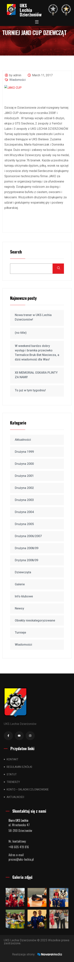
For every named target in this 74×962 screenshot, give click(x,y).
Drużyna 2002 (24, 488)
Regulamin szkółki (19, 766)
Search (16, 252)
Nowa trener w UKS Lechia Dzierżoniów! (33, 317)
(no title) (21, 332)
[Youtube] (19, 735)
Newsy (19, 608)
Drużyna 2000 (24, 464)
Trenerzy (13, 781)
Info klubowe (24, 596)
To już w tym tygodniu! (30, 390)
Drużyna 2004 (24, 512)
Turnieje (20, 632)
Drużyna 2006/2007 (28, 536)
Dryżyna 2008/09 (26, 560)
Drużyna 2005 (24, 524)
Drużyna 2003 (24, 500)
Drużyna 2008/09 (26, 548)
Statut (12, 774)
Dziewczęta (23, 572)
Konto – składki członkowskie (28, 789)
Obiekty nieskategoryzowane (35, 620)
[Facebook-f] (8, 735)
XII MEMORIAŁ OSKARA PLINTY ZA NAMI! (36, 375)
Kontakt (12, 759)
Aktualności (23, 439)
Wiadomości (17, 80)
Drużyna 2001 (24, 476)
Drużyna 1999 (24, 452)
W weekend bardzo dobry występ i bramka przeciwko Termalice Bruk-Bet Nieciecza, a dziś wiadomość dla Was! (37, 352)
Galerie (20, 584)
